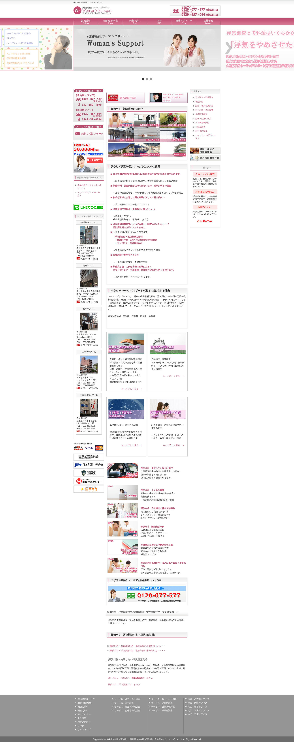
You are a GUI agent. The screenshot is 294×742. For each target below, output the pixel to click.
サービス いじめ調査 (162, 703)
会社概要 (208, 21)
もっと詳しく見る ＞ (132, 389)
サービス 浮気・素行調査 (127, 699)
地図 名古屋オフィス (198, 699)
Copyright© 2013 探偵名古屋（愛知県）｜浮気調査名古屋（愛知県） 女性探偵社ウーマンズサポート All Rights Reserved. (147, 739)
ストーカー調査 (202, 122)
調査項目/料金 (110, 21)
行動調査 (199, 102)
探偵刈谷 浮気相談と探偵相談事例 (158, 508)
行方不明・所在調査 (204, 110)
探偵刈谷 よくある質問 (152, 490)
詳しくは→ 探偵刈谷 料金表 (130, 678)
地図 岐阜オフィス (197, 706)
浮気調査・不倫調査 (204, 97)
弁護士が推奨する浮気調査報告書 (157, 545)
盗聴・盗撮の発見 (203, 118)
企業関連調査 (201, 114)
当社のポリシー (184, 21)
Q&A (159, 21)
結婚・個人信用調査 (204, 106)
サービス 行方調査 (124, 703)
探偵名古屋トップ (86, 699)
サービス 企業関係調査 (163, 706)
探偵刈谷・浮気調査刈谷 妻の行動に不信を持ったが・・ (138, 646)
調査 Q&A (82, 710)
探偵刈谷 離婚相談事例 (152, 526)
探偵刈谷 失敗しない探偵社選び (157, 468)
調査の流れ (135, 21)
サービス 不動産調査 (162, 710)
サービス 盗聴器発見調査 (127, 710)
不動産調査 (200, 127)
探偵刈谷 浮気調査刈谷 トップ (124, 684)
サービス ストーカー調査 (164, 699)
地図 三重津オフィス (198, 710)
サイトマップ (84, 729)
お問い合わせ (84, 722)
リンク (81, 725)
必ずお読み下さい (205, 221)
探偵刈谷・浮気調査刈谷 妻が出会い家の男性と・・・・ (138, 650)
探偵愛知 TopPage (86, 21)
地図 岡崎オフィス (197, 703)
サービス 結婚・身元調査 (127, 706)
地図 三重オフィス (197, 714)
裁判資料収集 (201, 131)
